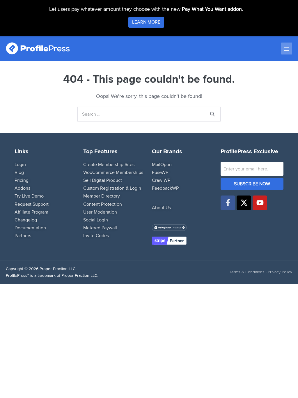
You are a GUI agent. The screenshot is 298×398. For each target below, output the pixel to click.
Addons (22, 188)
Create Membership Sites (108, 164)
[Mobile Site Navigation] (286, 48)
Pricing (22, 180)
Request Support (32, 204)
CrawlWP (161, 180)
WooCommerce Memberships (113, 172)
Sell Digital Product (102, 180)
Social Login (95, 219)
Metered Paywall (100, 227)
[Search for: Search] (149, 113)
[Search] (212, 114)
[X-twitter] (244, 203)
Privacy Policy (280, 272)
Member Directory (101, 196)
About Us (161, 207)
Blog (19, 172)
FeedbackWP (165, 188)
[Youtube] (260, 203)
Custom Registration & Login (112, 188)
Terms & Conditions (247, 272)
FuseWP (160, 172)
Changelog (26, 219)
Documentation (30, 227)
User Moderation (100, 212)
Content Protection (102, 204)
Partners (23, 235)
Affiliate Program (31, 212)
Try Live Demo (29, 196)
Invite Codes (96, 235)
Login (20, 164)
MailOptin (162, 164)
